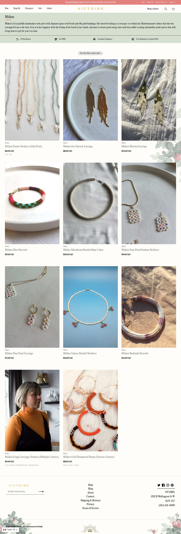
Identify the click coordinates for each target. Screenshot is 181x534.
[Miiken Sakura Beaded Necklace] (90, 307)
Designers (29, 8)
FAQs (143, 2)
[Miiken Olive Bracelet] (32, 203)
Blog (90, 488)
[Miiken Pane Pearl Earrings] (32, 307)
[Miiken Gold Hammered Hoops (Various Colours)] (90, 410)
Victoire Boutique (16, 527)
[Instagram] (167, 485)
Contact (90, 496)
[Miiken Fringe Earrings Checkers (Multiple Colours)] (32, 410)
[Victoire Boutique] (90, 8)
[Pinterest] (172, 485)
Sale (40, 8)
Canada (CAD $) (160, 2)
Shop (90, 485)
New (6, 8)
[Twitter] (158, 485)
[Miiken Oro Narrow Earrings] (90, 100)
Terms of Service (90, 508)
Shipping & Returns (90, 500)
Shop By (16, 8)
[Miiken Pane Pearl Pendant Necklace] (149, 203)
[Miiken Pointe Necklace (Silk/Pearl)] (32, 100)
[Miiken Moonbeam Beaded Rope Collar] (90, 203)
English (171, 2)
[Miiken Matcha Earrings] (149, 100)
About (49, 8)
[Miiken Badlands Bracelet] (149, 307)
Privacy (90, 504)
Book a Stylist (153, 9)
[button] (90, 53)
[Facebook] (163, 485)
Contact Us (149, 2)
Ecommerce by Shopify (36, 527)
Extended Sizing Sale (74, 2)
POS (24, 527)
